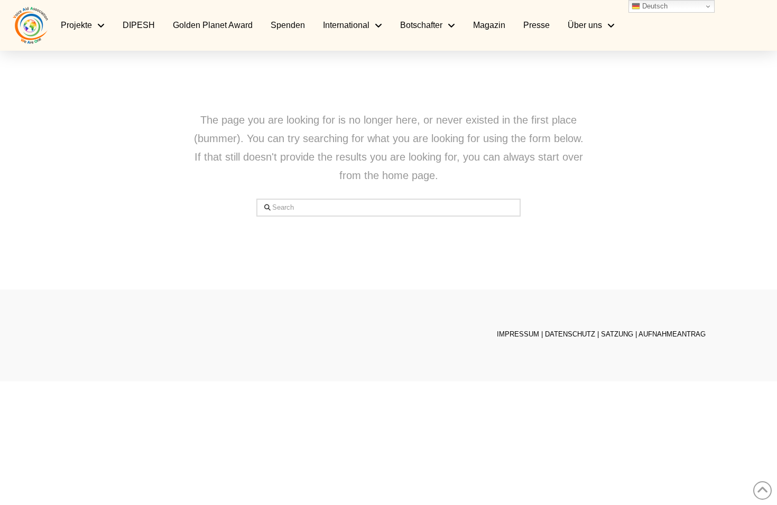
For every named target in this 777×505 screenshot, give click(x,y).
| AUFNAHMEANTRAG (670, 334)
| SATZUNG (615, 334)
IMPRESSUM (518, 334)
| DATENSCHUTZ (568, 334)
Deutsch (654, 6)
